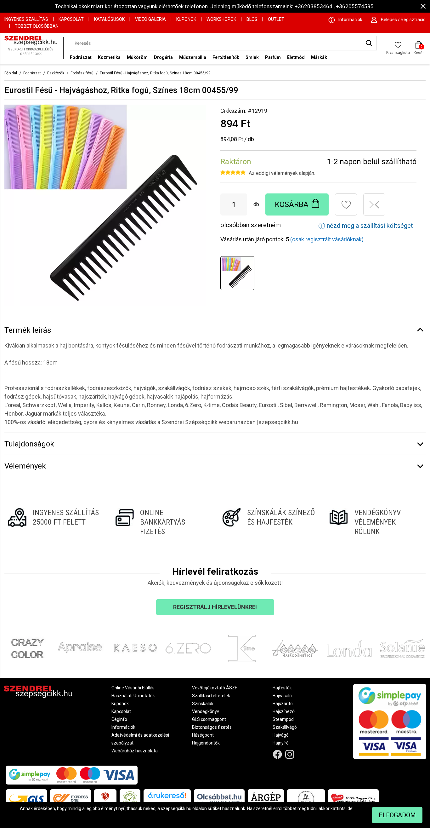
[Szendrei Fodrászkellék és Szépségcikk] (32, 48)
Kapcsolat (71, 19)
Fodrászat (81, 57)
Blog (251, 19)
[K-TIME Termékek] (242, 648)
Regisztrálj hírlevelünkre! (215, 607)
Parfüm (273, 57)
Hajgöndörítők (206, 742)
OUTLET (276, 19)
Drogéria (163, 57)
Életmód (296, 57)
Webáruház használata (134, 750)
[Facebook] (277, 754)
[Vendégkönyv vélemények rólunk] (376, 522)
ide (350, 808)
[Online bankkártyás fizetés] (161, 522)
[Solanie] (403, 648)
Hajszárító (283, 703)
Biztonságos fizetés (212, 727)
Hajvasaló (282, 695)
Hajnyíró (281, 742)
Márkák (319, 57)
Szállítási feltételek (211, 695)
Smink (252, 57)
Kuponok (186, 19)
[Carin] (295, 648)
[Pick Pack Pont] (105, 798)
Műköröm (137, 57)
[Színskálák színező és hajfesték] (268, 522)
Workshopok (221, 19)
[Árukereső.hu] (167, 797)
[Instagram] (289, 754)
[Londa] (349, 648)
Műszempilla (192, 57)
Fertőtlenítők (225, 57)
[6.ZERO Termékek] (188, 648)
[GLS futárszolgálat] (26, 798)
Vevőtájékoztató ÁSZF (214, 687)
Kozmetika (109, 57)
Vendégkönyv (205, 711)
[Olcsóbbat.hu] (219, 798)
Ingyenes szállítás (26, 19)
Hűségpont (203, 735)
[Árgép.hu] (266, 798)
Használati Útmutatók (133, 695)
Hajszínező (284, 711)
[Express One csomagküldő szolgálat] (70, 798)
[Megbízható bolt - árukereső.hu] (130, 798)
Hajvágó (281, 735)
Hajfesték (282, 687)
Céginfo (119, 719)
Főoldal (10, 73)
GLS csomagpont (209, 719)
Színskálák (202, 703)
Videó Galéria (150, 19)
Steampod (283, 719)
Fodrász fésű (82, 73)
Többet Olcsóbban (37, 26)
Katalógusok (109, 19)
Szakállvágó (285, 727)
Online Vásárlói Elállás (133, 687)
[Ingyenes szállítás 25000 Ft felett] (54, 522)
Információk (123, 727)
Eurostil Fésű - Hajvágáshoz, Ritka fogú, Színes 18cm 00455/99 (155, 73)
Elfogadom (397, 815)
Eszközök (55, 73)
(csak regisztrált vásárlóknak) (327, 239)
